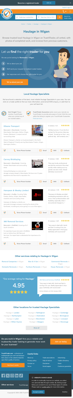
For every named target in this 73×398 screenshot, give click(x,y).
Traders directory (63, 360)
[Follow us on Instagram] (12, 376)
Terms (29, 366)
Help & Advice (47, 360)
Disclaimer (46, 363)
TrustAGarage (23, 385)
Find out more (37, 118)
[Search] (59, 17)
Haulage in (12, 312)
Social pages (47, 366)
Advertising (61, 358)
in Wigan (13, 261)
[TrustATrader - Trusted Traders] (7, 11)
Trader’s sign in (67, 7)
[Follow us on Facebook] (3, 376)
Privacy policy (31, 360)
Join (49, 3)
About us (30, 358)
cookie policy (46, 387)
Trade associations (49, 358)
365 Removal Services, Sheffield (50, 280)
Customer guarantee (64, 366)
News (59, 363)
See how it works (13, 365)
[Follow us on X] (8, 376)
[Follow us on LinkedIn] (17, 376)
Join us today (61, 341)
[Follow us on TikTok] (21, 376)
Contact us (30, 363)
